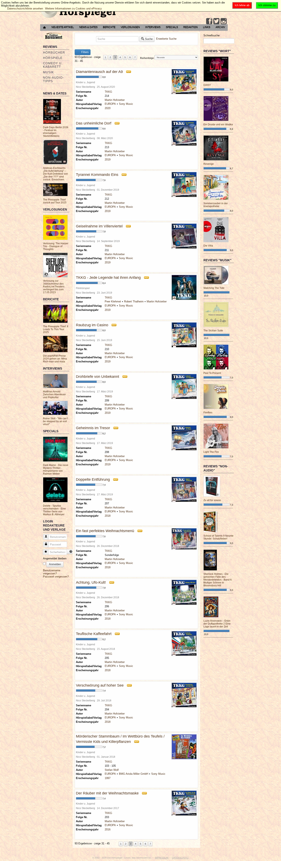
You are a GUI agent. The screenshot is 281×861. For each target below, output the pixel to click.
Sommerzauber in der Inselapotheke (215, 205)
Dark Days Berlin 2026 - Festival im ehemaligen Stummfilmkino (55, 131)
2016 (107, 829)
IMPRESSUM (162, 857)
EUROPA (110, 103)
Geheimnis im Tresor (93, 428)
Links (206, 27)
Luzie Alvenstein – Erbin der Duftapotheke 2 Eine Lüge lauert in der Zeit (217, 623)
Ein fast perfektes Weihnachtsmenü (105, 531)
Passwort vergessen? (56, 576)
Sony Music (126, 103)
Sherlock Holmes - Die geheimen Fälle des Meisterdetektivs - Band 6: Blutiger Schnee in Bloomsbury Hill (217, 580)
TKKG (108, 91)
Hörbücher (54, 52)
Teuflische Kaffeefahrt (93, 634)
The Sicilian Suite (213, 330)
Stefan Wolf (112, 769)
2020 (107, 108)
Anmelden (55, 564)
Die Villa (208, 245)
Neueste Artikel (62, 27)
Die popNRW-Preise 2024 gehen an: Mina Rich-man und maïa (55, 358)
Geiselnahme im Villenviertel (99, 226)
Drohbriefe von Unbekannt (97, 377)
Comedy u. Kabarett (53, 64)
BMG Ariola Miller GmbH (133, 773)
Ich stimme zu (266, 5)
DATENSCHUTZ (180, 857)
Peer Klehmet (113, 301)
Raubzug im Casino (92, 325)
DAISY (207, 85)
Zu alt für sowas (212, 500)
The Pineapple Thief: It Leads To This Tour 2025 (55, 329)
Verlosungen (130, 27)
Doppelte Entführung (93, 479)
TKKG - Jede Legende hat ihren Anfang (108, 277)
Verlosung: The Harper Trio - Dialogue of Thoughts (55, 246)
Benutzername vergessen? (51, 572)
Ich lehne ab (242, 5)
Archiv (220, 27)
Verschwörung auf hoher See (100, 685)
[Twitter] (216, 21)
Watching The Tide (213, 288)
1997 (107, 778)
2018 (107, 515)
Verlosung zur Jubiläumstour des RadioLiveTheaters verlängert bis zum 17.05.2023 (53, 286)
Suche (149, 38)
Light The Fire (211, 452)
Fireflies (207, 412)
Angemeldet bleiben (54, 558)
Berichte (109, 27)
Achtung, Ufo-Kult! (91, 582)
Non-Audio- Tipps (53, 79)
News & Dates (88, 27)
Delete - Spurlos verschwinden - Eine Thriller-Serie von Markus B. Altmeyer (54, 510)
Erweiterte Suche (166, 38)
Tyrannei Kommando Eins (97, 175)
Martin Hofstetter (115, 99)
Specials (172, 27)
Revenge (208, 164)
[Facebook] (209, 21)
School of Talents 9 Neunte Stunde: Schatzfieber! (218, 537)
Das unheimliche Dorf (93, 123)
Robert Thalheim (134, 301)
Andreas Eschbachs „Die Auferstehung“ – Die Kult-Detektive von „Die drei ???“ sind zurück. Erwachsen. (55, 174)
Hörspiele (53, 58)
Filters (84, 52)
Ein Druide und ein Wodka (218, 124)
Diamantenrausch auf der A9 (99, 72)
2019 (107, 159)
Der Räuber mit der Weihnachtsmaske (107, 793)
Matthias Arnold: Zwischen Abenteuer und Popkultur (54, 394)
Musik (48, 72)
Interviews (152, 27)
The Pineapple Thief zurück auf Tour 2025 (54, 201)
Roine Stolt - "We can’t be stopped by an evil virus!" (55, 421)
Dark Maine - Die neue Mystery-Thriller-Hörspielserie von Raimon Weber (55, 469)
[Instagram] (224, 21)
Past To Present (212, 373)
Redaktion (190, 27)
